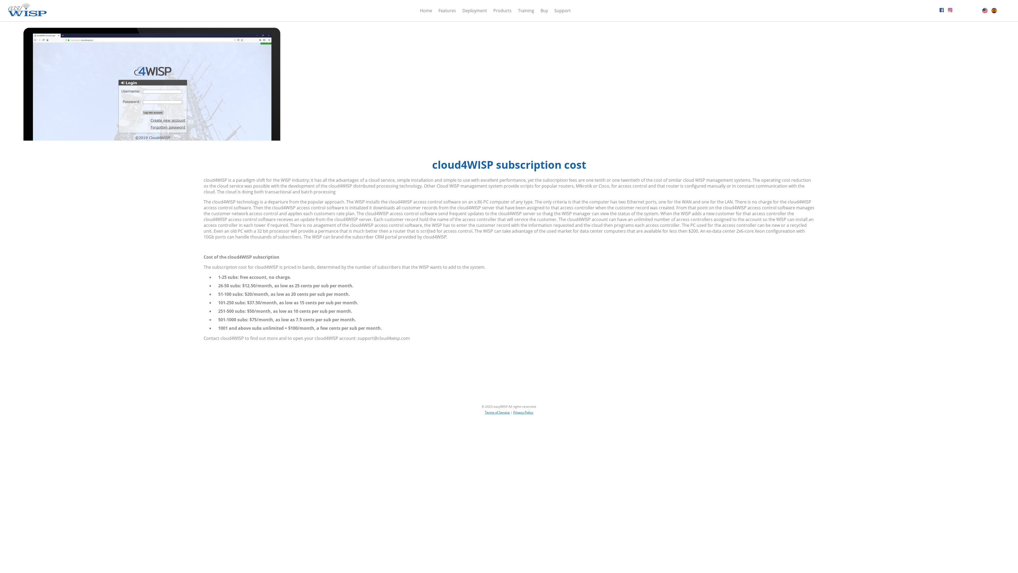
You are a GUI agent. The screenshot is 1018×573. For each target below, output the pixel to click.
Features (447, 11)
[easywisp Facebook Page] (941, 11)
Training (526, 11)
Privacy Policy (523, 412)
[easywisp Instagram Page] (950, 11)
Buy (544, 11)
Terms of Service (497, 412)
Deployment (474, 11)
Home (426, 11)
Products (502, 11)
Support (562, 11)
